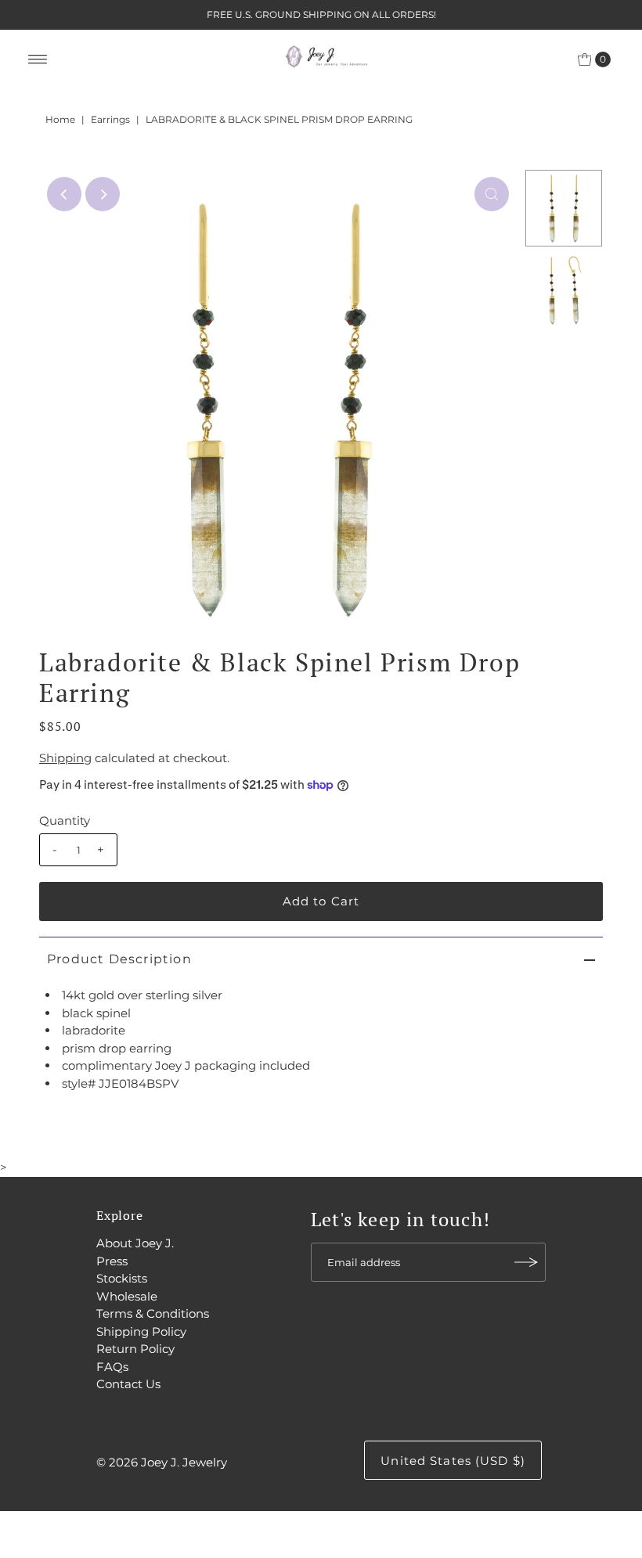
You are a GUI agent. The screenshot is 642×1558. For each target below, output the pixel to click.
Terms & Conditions (152, 1313)
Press (112, 1261)
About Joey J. (135, 1243)
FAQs (112, 1366)
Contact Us (128, 1383)
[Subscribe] (526, 1262)
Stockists (121, 1278)
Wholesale (126, 1296)
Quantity (64, 820)
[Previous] (64, 194)
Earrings (110, 119)
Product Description (119, 959)
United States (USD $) (453, 1460)
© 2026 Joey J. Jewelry (161, 1462)
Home (60, 119)
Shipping (65, 757)
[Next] (102, 194)
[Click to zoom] (491, 194)
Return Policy (135, 1348)
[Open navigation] (38, 59)
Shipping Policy (141, 1331)
